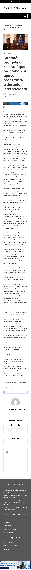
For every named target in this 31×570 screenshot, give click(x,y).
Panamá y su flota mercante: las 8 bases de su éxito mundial (15, 496)
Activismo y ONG (7, 53)
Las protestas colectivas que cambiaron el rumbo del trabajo (15, 508)
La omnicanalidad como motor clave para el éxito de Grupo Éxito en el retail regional (15, 502)
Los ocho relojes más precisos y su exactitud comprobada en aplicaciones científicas (14, 490)
